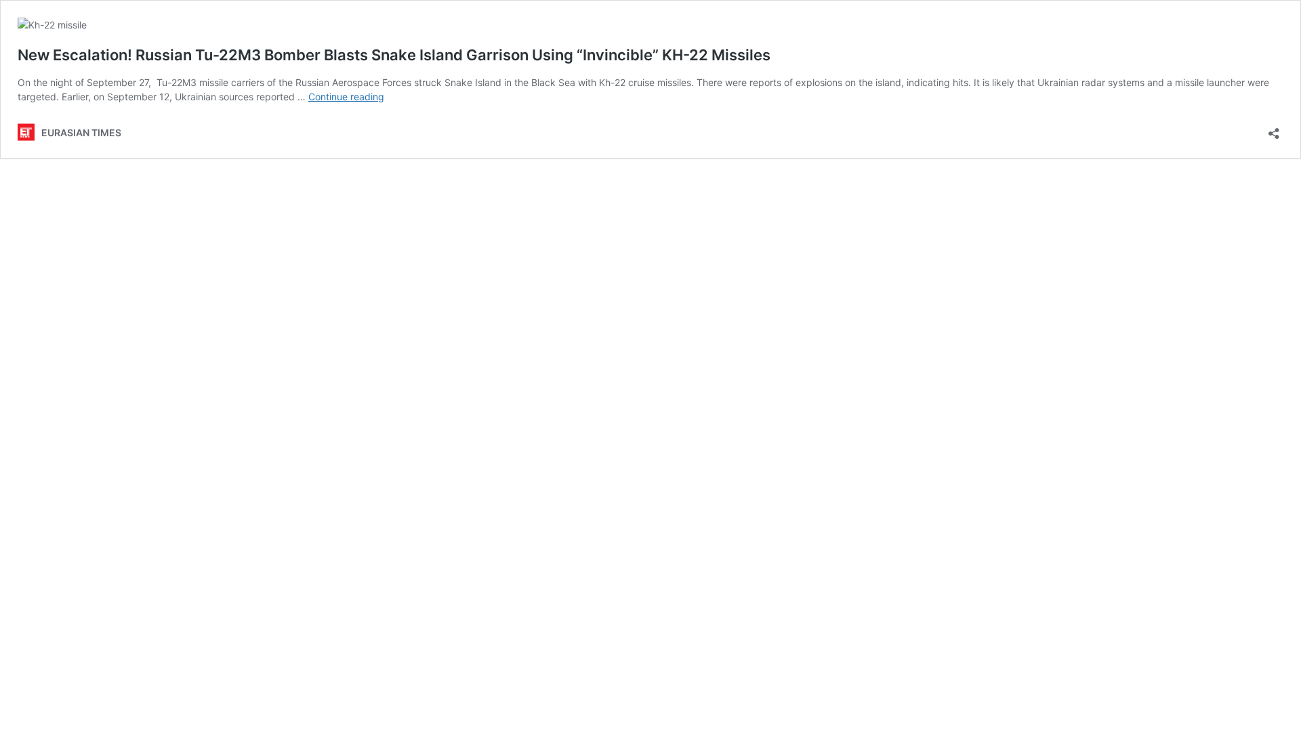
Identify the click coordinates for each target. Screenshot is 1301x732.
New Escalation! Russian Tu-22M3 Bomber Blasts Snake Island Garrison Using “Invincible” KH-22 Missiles (394, 55)
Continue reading (346, 96)
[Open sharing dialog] (1273, 129)
